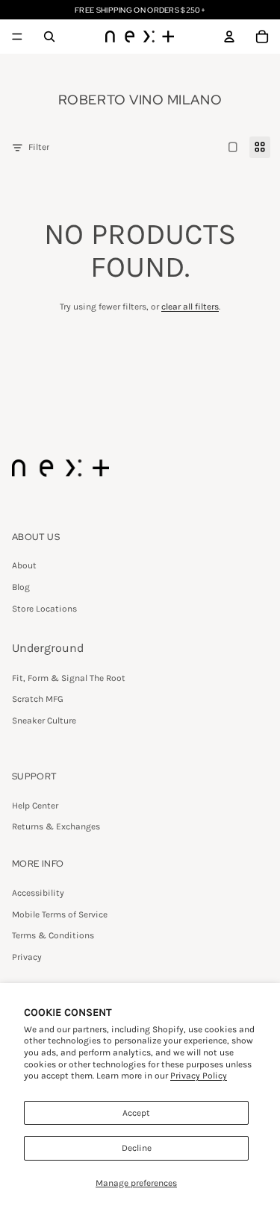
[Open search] (49, 36)
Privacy (27, 957)
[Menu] (17, 36)
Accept (136, 1113)
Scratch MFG (37, 699)
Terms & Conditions (53, 935)
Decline (137, 1148)
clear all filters (190, 306)
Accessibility (38, 893)
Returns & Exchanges (56, 826)
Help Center (35, 805)
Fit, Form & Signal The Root (68, 678)
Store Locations (44, 608)
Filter (38, 147)
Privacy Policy (198, 1075)
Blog (21, 587)
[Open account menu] (229, 36)
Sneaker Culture (44, 720)
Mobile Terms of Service (60, 914)
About (24, 565)
